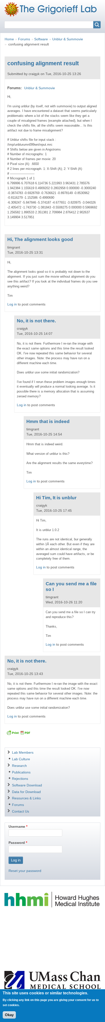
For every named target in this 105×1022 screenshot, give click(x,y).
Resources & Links (26, 798)
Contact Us (20, 811)
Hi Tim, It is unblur (56, 497)
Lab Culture (21, 759)
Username (17, 826)
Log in (12, 304)
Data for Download (26, 792)
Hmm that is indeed (48, 421)
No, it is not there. (36, 320)
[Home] (52, 9)
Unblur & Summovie (67, 39)
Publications (21, 772)
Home (9, 39)
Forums (24, 39)
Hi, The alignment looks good (40, 239)
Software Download (27, 785)
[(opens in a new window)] (52, 899)
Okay (9, 1015)
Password (17, 843)
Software (41, 39)
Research (19, 766)
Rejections (20, 779)
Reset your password (25, 871)
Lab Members (22, 752)
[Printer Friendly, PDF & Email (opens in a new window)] (18, 733)
